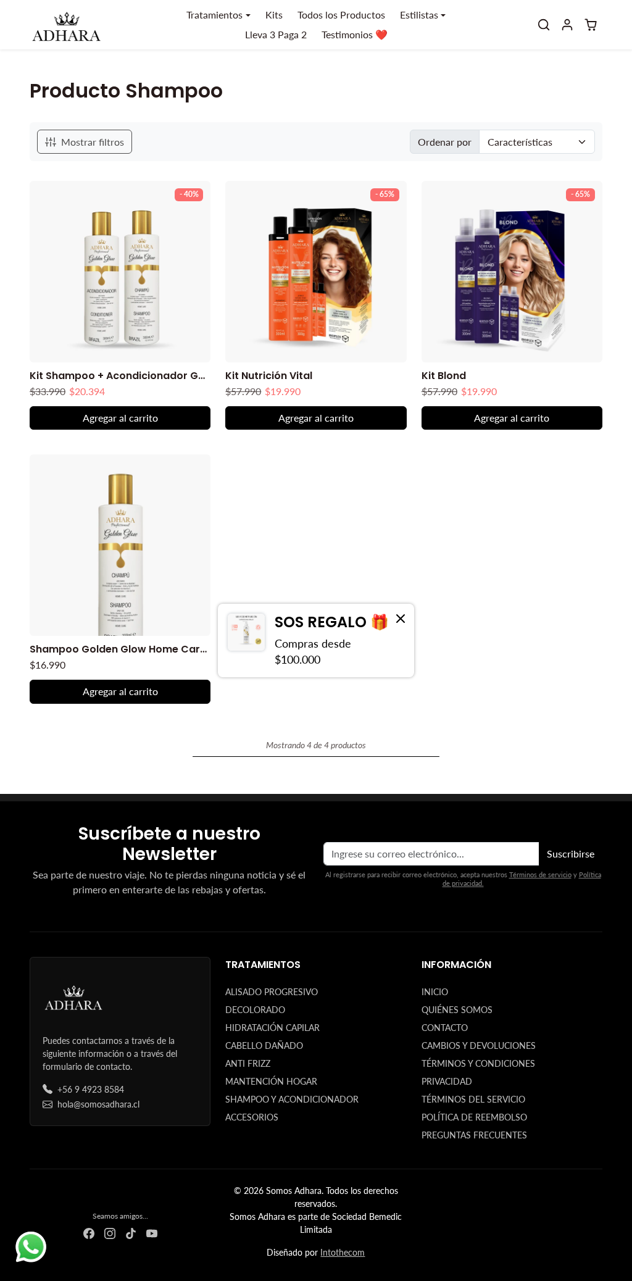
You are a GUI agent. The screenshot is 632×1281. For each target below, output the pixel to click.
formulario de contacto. (87, 1066)
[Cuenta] (567, 24)
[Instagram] (109, 1232)
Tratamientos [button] (214, 14)
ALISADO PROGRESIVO (271, 992)
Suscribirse (570, 853)
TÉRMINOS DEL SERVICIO (473, 1099)
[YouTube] (151, 1232)
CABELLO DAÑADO (264, 1045)
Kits (274, 14)
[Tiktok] (130, 1232)
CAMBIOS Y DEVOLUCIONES (479, 1045)
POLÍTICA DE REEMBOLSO (474, 1117)
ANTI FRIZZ (247, 1063)
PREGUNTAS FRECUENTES (474, 1135)
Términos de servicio (540, 874)
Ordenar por (445, 142)
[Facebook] (88, 1232)
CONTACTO (445, 1027)
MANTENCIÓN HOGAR (271, 1081)
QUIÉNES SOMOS (457, 1009)
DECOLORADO (255, 1009)
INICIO (435, 992)
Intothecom (342, 1252)
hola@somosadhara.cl (98, 1104)
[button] (543, 24)
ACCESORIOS (251, 1117)
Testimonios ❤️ (355, 34)
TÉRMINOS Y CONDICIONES (478, 1063)
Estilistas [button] (419, 14)
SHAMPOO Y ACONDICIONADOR (292, 1099)
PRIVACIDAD (447, 1081)
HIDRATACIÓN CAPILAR (272, 1027)
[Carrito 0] (590, 24)
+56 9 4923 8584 (90, 1089)
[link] (316, 640)
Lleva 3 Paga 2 (276, 34)
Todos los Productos (341, 14)
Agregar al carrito (120, 418)
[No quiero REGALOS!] (400, 617)
